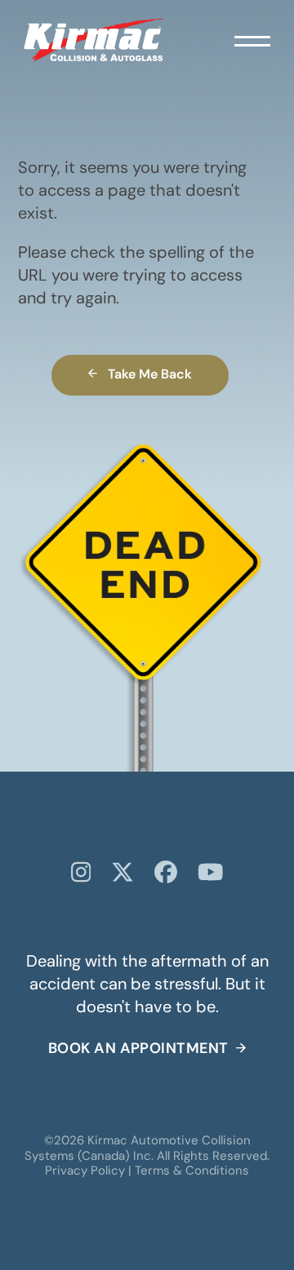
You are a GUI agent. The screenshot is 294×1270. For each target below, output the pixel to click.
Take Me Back (150, 375)
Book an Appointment (138, 1049)
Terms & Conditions (192, 1172)
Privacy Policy (85, 1172)
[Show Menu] (252, 40)
